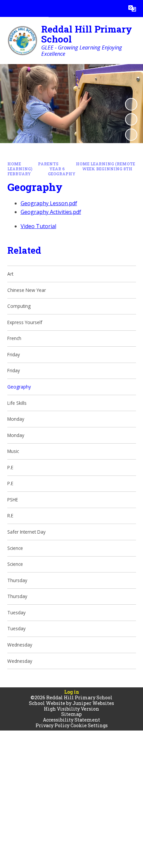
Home (14, 163)
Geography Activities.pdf (51, 212)
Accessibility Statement (71, 720)
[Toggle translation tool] (132, 8)
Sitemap (71, 714)
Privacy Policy (53, 725)
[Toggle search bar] (115, 8)
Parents (48, 163)
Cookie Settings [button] (89, 725)
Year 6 (57, 168)
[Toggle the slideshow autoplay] (131, 104)
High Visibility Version (71, 709)
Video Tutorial (38, 226)
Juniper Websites (93, 703)
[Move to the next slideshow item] (131, 135)
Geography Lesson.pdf (49, 203)
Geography (61, 173)
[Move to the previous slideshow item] (131, 119)
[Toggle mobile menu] (8, 8)
